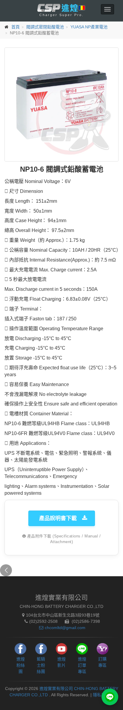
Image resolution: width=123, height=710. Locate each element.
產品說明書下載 (58, 518)
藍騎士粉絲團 (41, 665)
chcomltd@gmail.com (65, 627)
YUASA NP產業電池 (88, 26)
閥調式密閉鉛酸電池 (45, 26)
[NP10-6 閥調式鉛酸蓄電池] (61, 104)
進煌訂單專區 (82, 665)
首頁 (15, 26)
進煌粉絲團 (20, 665)
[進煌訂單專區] (110, 697)
